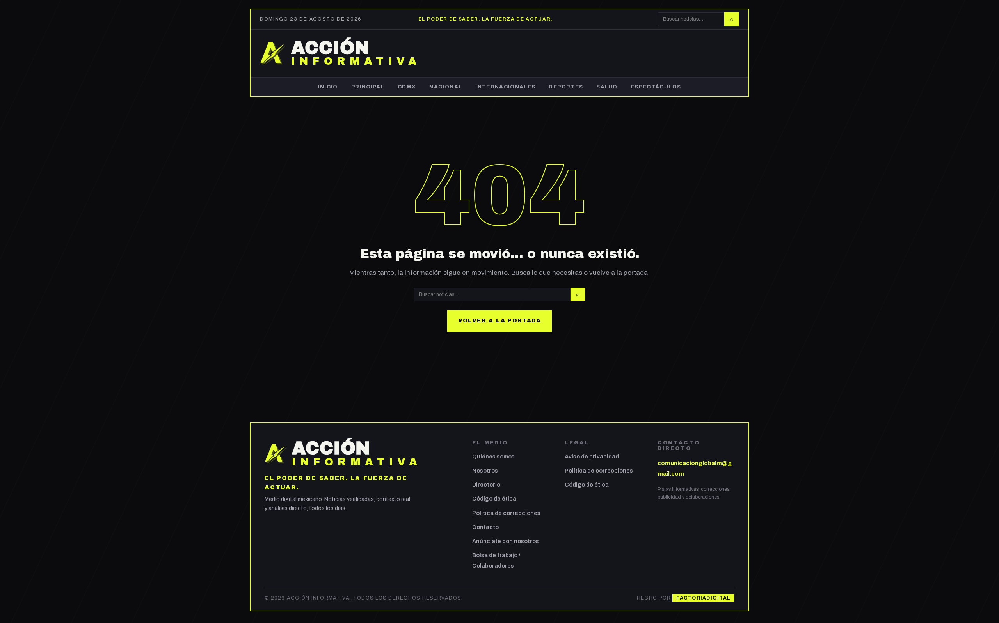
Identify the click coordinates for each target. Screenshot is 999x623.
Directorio (486, 484)
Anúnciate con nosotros (505, 541)
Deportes (566, 87)
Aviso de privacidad (592, 456)
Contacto (485, 527)
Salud (606, 87)
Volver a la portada (499, 321)
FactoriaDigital (703, 598)
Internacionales (505, 87)
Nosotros (485, 470)
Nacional (445, 87)
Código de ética (494, 499)
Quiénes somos (493, 456)
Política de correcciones (506, 513)
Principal (367, 87)
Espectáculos (656, 87)
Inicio (328, 87)
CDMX (407, 87)
